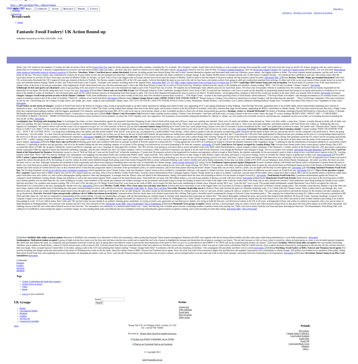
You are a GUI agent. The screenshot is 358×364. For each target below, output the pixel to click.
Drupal (143, 333)
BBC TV (166, 82)
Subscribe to (338, 9)
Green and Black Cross (299, 344)
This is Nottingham (135, 204)
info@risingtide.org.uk (152, 360)
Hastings (20, 263)
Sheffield (20, 270)
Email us (315, 67)
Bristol (22, 308)
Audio (118, 204)
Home (16, 9)
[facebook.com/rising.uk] (323, 13)
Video (136, 188)
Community (42, 9)
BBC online (180, 82)
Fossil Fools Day (99, 67)
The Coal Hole (160, 188)
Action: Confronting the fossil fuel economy (41, 281)
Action (55, 9)
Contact (94, 9)
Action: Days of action (32, 284)
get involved (182, 69)
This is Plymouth (249, 209)
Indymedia (269, 77)
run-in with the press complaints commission (68, 170)
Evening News (210, 82)
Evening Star (223, 82)
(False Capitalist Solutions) (232, 69)
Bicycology (304, 331)
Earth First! (304, 338)
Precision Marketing (313, 149)
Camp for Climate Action (293, 69)
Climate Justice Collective (297, 333)
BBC (277, 77)
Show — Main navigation (21, 5)
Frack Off (305, 341)
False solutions (185, 309)
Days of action (185, 315)
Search (98, 299)
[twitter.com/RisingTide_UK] (302, 13)
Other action (184, 317)
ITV (173, 82)
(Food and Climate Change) (265, 69)
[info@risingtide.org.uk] (287, 13)
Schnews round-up (57, 72)
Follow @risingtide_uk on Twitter (158, 339)
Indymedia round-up (40, 72)
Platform (305, 346)
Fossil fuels (184, 312)
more (16, 326)
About (28, 9)
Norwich (20, 268)
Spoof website (178, 162)
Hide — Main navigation (45, 5)
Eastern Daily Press (194, 82)
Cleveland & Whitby (29, 311)
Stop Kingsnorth (324, 154)
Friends (81, 9)
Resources (68, 9)
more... (306, 349)
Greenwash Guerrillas (29, 321)
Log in (25, 294)
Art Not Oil (25, 318)
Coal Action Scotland (299, 336)
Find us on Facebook (162, 344)
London (20, 265)
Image (25, 289)
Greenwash (184, 307)
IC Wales (149, 188)
